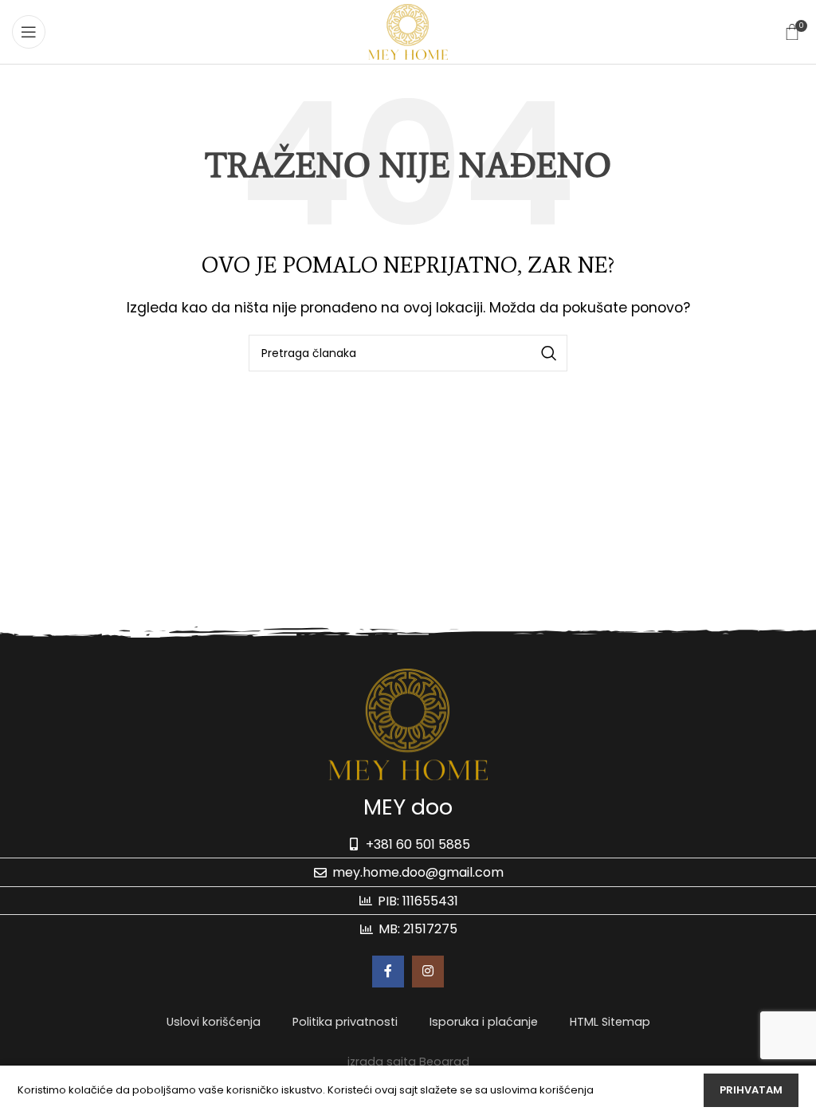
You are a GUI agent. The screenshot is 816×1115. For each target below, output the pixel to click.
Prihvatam (751, 1089)
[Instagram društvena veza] (428, 971)
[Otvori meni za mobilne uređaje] (28, 32)
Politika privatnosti (345, 1022)
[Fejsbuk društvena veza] (388, 971)
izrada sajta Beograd (408, 1062)
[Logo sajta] (407, 31)
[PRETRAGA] (549, 353)
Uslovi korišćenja (214, 1022)
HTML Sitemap (610, 1022)
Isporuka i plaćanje (484, 1022)
